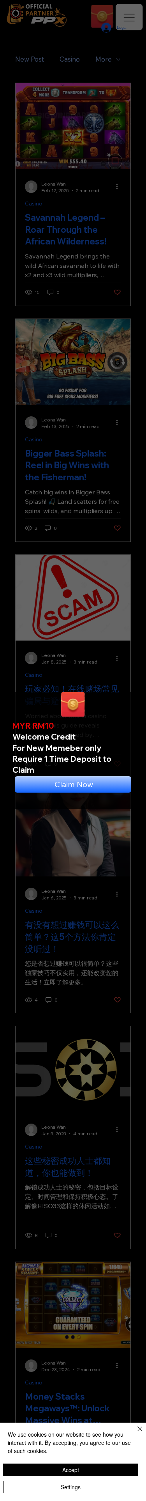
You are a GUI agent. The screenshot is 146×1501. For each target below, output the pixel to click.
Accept (70, 1470)
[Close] (135, 1433)
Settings (71, 1487)
